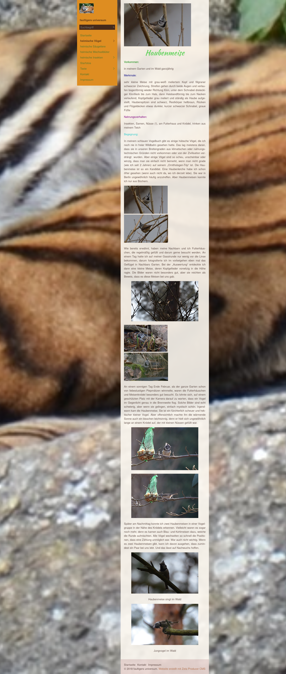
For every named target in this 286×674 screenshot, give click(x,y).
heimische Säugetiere (93, 46)
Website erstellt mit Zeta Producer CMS (182, 669)
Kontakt (84, 74)
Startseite (86, 35)
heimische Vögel (90, 41)
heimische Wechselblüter (94, 52)
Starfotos (85, 63)
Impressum (86, 79)
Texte (83, 68)
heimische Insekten (91, 57)
